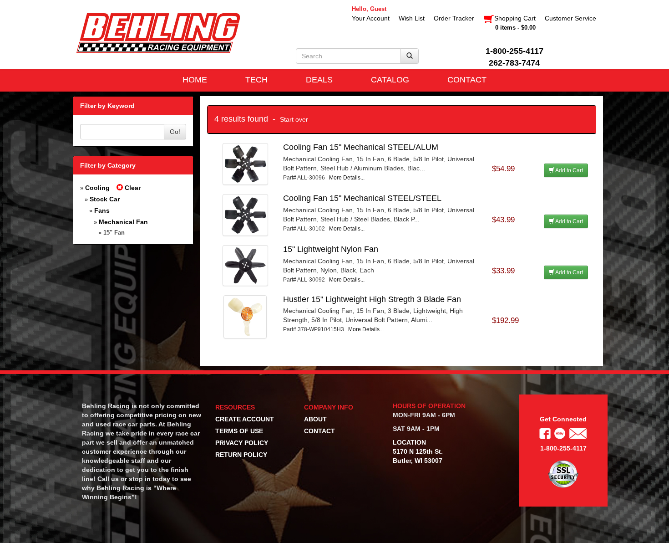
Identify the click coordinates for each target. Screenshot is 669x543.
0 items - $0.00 (515, 27)
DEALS (319, 79)
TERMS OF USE (239, 431)
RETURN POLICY (241, 454)
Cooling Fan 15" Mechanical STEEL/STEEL (362, 198)
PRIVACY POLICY (241, 442)
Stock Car (105, 199)
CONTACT (467, 79)
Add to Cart (568, 170)
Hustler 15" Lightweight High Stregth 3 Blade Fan (372, 299)
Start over (294, 119)
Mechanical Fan (123, 221)
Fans (102, 210)
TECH (256, 79)
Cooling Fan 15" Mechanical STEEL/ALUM (360, 147)
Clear (132, 187)
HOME (194, 79)
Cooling (97, 187)
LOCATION (409, 442)
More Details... (347, 177)
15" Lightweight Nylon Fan (330, 249)
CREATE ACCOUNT (244, 419)
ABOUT (315, 419)
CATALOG (390, 79)
